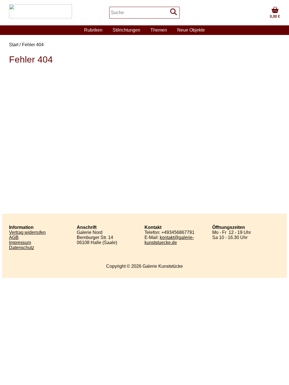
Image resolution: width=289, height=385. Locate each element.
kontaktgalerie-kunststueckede (169, 240)
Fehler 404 (33, 44)
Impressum (20, 242)
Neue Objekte (191, 30)
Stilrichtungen (126, 30)
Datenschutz (21, 247)
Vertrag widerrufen (27, 232)
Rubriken (93, 30)
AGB (14, 237)
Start (13, 44)
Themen (158, 30)
